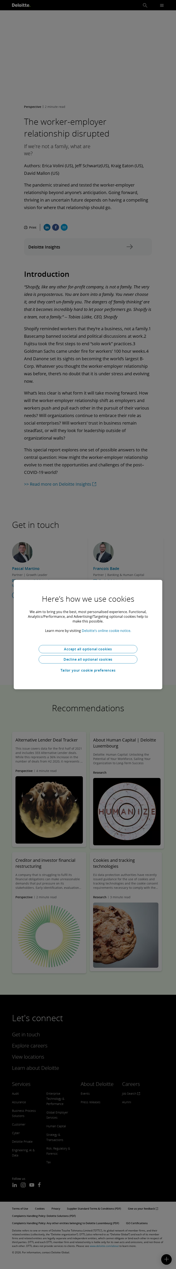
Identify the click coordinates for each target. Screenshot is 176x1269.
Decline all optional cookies (88, 659)
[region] (88, 634)
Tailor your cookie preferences (88, 670)
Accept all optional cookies (88, 649)
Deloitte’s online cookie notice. (106, 630)
